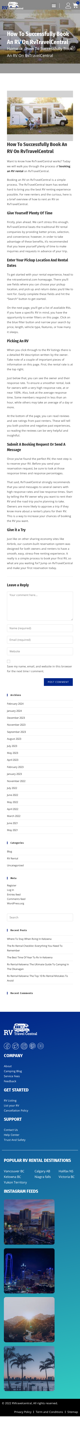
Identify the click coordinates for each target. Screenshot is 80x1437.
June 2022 (12, 795)
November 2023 (16, 724)
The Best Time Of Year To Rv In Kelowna (29, 957)
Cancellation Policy (16, 1110)
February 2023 (15, 767)
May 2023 (12, 753)
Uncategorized (15, 865)
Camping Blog (13, 1071)
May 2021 (12, 830)
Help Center (11, 1135)
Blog (9, 851)
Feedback (10, 1081)
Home (12, 48)
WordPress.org (15, 903)
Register (11, 885)
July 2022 (12, 788)
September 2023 (16, 732)
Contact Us (11, 1130)
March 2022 (13, 816)
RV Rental (12, 858)
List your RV (11, 1105)
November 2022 (16, 781)
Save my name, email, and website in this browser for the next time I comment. (39, 668)
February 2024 (15, 703)
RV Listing (10, 1100)
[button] (54, 6)
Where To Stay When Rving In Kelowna (29, 939)
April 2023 (12, 760)
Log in (10, 890)
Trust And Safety (14, 1140)
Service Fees (12, 1076)
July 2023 (12, 746)
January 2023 (14, 774)
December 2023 (16, 717)
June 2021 (12, 823)
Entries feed (14, 894)
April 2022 (12, 809)
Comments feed (16, 899)
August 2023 (14, 738)
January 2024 (14, 711)
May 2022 (12, 802)
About (8, 1066)
